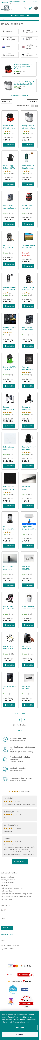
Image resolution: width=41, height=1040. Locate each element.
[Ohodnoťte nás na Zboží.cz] (25, 974)
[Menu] (36, 8)
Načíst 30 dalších (20, 714)
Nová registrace (6, 932)
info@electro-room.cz (11, 945)
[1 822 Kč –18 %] (29, 518)
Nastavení (20, 1027)
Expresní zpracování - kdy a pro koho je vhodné (16, 894)
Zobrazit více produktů (18, 95)
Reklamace (4, 885)
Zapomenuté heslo (7, 935)
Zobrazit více (20, 861)
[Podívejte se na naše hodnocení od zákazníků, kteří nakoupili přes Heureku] (13, 989)
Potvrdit (19, 1034)
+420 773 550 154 (9, 949)
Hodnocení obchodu (7, 891)
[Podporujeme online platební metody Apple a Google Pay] (26, 966)
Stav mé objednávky (7, 877)
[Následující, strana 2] (20, 720)
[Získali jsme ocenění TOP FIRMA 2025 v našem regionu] (26, 1001)
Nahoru (20, 730)
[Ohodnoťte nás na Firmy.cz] (19, 981)
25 (24, 720)
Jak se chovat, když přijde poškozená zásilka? (16, 896)
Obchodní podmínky (7, 882)
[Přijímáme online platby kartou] (13, 966)
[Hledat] (24, 8)
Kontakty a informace (8, 880)
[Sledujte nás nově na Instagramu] (11, 1001)
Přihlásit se (7, 928)
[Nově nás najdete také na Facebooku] (24, 989)
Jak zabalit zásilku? (7, 899)
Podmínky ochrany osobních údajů (12, 888)
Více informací (23, 1022)
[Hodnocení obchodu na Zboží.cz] (10, 974)
